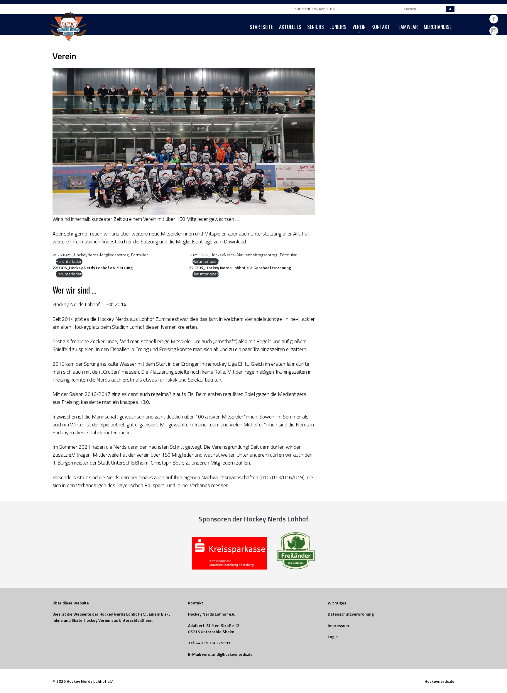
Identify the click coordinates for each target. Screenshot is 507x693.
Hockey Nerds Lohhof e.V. (315, 8)
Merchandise (438, 27)
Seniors (315, 27)
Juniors (338, 27)
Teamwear (407, 27)
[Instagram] (493, 30)
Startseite (261, 27)
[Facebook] (493, 19)
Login (333, 636)
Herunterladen (69, 261)
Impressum (338, 625)
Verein (359, 27)
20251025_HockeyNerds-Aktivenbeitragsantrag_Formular (243, 255)
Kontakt (380, 27)
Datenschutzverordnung (351, 614)
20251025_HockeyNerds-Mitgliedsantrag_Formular (100, 255)
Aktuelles (290, 27)
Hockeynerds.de (439, 681)
